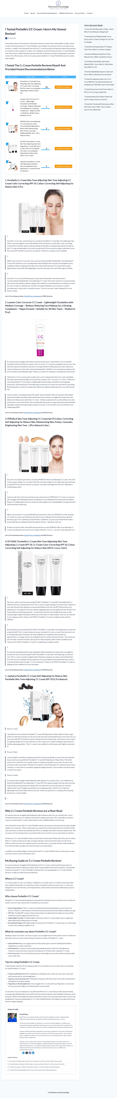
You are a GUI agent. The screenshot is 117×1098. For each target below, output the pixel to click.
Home (26, 13)
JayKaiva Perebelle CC (18, 676)
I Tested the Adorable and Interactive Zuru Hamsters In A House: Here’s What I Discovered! (35, 1061)
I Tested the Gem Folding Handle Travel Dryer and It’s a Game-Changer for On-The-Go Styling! (99, 39)
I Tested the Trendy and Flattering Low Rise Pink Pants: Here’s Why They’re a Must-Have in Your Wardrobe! (99, 107)
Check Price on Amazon (63, 87)
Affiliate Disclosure (66, 13)
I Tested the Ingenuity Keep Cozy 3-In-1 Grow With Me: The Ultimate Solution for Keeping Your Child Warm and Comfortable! (99, 82)
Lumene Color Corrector (19, 302)
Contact (90, 13)
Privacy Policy (80, 13)
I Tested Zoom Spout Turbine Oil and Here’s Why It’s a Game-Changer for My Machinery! (34, 1067)
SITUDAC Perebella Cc (18, 541)
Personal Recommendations (47, 13)
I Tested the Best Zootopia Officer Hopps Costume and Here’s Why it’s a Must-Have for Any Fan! (37, 1064)
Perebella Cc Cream (17, 180)
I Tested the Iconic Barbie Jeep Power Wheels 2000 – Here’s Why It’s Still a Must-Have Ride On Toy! (98, 64)
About (32, 13)
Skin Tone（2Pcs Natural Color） (34, 425)
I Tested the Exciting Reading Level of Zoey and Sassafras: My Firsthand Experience (33, 1070)
